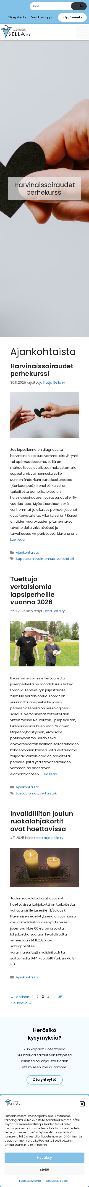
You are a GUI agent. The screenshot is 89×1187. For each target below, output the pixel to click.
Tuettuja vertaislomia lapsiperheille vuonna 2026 (32, 591)
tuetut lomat (27, 793)
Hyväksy (44, 1157)
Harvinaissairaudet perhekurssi (41, 370)
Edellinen (19, 996)
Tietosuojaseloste (55, 1181)
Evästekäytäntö (30, 1181)
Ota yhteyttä (45, 1079)
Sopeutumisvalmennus (35, 558)
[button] (82, 1104)
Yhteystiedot (17, 17)
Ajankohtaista (27, 552)
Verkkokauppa (42, 17)
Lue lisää (17, 539)
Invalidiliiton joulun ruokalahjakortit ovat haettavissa (41, 821)
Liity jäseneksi (72, 17)
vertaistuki (65, 558)
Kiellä (44, 1170)
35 (60, 996)
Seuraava (21, 1003)
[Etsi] (79, 6)
